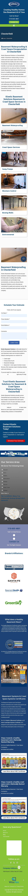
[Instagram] (17, 863)
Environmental (8, 235)
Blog (4, 834)
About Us (5, 832)
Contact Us (14, 541)
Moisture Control (9, 191)
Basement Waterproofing (12, 125)
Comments (4, 331)
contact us (4, 374)
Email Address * (5, 325)
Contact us (4, 407)
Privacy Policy (20, 886)
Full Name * (4, 313)
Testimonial (6, 836)
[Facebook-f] (11, 863)
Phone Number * (5, 319)
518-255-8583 (12, 374)
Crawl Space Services (11, 147)
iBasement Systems (8, 702)
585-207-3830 (15, 407)
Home (4, 38)
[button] (14, 25)
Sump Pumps (7, 169)
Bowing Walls (7, 213)
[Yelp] (14, 863)
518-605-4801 (14, 19)
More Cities (4, 493)
